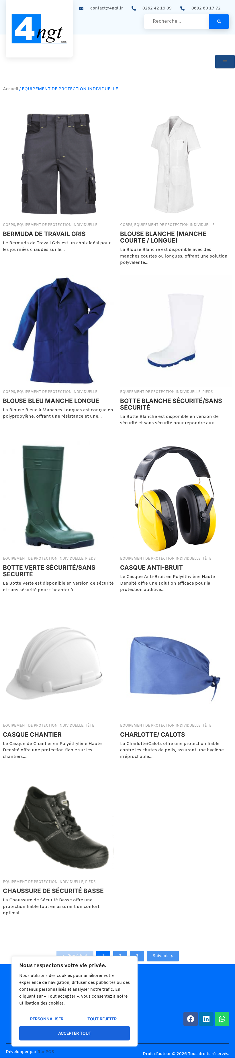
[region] (74, 1001)
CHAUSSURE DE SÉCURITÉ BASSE (53, 890)
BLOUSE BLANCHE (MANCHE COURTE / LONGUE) (163, 237)
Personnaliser (46, 1018)
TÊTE (206, 558)
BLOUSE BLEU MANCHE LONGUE (51, 400)
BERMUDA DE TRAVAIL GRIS (44, 233)
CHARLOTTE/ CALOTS (152, 734)
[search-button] (219, 21)
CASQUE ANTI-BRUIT (151, 567)
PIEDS (207, 392)
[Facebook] (190, 1019)
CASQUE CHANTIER (32, 734)
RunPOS (46, 1052)
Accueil (10, 89)
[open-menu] (225, 62)
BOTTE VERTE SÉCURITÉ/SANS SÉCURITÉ (49, 570)
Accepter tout (74, 1033)
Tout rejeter (102, 1018)
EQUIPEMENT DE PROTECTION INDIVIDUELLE (57, 225)
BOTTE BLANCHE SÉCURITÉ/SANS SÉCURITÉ (171, 404)
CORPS (9, 225)
